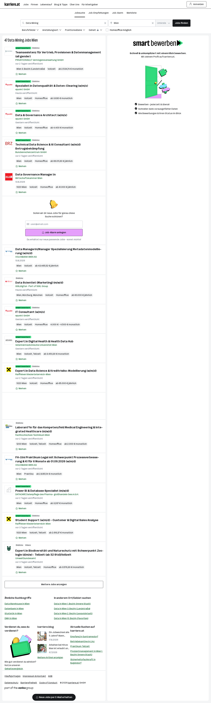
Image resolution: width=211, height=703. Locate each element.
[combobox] (64, 23)
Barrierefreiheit (29, 682)
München (37, 295)
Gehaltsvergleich (14, 668)
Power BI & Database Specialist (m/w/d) (42, 490)
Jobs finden (181, 23)
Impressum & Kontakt (34, 676)
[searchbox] (54, 224)
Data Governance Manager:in (35, 174)
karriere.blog (45, 626)
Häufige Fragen (13, 676)
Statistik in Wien (13, 613)
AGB (50, 676)
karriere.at (77, 630)
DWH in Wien (11, 618)
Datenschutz (11, 682)
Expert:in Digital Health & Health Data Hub (44, 341)
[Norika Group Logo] (19, 689)
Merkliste (132, 12)
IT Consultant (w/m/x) (30, 312)
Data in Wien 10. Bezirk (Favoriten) (71, 618)
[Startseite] (14, 4)
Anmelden (198, 4)
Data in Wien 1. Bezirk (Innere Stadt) (72, 603)
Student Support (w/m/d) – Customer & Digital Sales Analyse (56, 520)
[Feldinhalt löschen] (105, 23)
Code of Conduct (48, 682)
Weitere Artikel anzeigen (50, 657)
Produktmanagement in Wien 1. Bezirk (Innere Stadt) (86, 653)
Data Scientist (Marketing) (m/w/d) (39, 282)
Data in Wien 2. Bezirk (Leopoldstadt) (73, 613)
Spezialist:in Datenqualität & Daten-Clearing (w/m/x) (51, 85)
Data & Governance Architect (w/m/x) (41, 115)
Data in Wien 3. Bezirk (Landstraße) (72, 608)
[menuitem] (32, 30)
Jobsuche (79, 12)
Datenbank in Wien (14, 608)
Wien (35, 40)
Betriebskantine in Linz (82, 641)
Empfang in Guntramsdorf (84, 636)
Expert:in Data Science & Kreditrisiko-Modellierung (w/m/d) (55, 370)
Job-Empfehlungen (98, 12)
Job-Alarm (117, 12)
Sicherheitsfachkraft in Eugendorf (82, 661)
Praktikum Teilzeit (80, 646)
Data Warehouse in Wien (17, 603)
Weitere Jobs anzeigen (54, 584)
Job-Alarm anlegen (55, 232)
